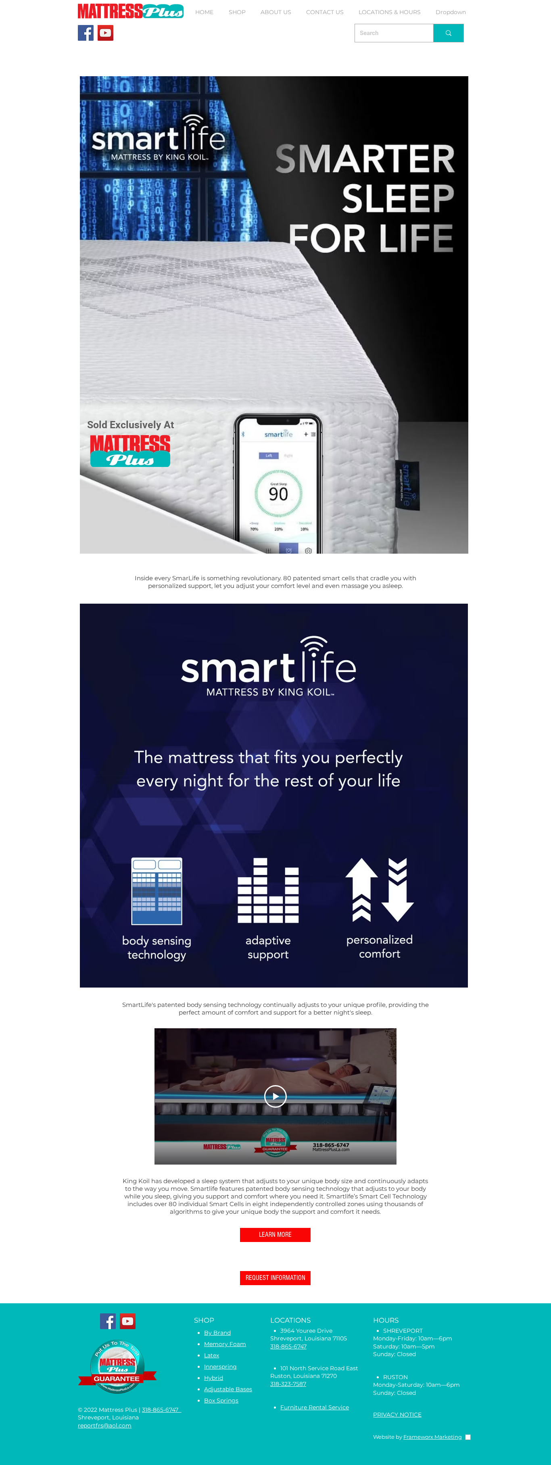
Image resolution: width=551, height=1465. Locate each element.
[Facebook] (86, 33)
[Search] (448, 33)
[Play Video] (275, 1096)
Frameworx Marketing (432, 1437)
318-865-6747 (162, 1409)
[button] (237, 12)
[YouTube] (105, 33)
